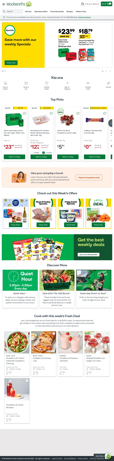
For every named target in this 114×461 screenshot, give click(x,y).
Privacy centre (83, 458)
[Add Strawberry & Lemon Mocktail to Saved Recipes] (27, 380)
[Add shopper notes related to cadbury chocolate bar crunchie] (104, 113)
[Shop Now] (15, 213)
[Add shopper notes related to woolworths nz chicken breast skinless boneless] (51, 113)
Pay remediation (70, 458)
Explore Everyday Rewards (89, 177)
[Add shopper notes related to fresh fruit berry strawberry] (78, 113)
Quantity (49, 152)
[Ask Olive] (108, 456)
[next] (110, 123)
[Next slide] (110, 71)
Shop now (11, 63)
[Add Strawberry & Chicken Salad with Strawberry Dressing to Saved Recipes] (27, 333)
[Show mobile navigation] (4, 4)
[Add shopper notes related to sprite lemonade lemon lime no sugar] (24, 113)
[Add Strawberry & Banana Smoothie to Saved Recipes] (80, 333)
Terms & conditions (97, 458)
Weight (36, 152)
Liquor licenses (57, 458)
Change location (84, 17)
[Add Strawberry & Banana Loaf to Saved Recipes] (53, 333)
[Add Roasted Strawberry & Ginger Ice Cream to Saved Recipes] (107, 333)
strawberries (34, 320)
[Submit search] (4, 11)
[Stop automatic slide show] (102, 71)
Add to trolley (14, 157)
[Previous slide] (106, 71)
